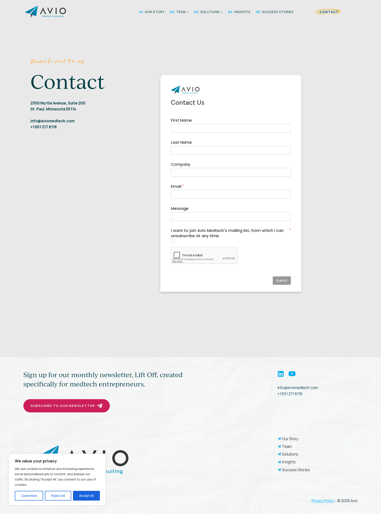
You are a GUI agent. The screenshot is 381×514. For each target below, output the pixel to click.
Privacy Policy (323, 500)
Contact (328, 12)
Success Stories (296, 469)
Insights (239, 12)
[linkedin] (282, 374)
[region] (57, 479)
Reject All (58, 496)
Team (287, 446)
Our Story (151, 12)
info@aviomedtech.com (297, 387)
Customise (29, 496)
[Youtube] (292, 373)
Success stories (274, 12)
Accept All (86, 496)
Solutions (290, 454)
